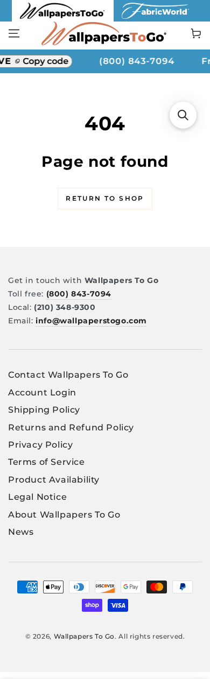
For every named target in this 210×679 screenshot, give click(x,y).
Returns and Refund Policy (71, 427)
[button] (183, 115)
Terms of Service (46, 462)
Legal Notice (37, 497)
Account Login (42, 392)
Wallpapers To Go (84, 636)
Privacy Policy (40, 445)
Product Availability (54, 480)
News (20, 532)
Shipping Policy (44, 410)
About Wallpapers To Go (64, 515)
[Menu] (14, 33)
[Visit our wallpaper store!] (63, 18)
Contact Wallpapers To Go (68, 375)
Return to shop (105, 198)
